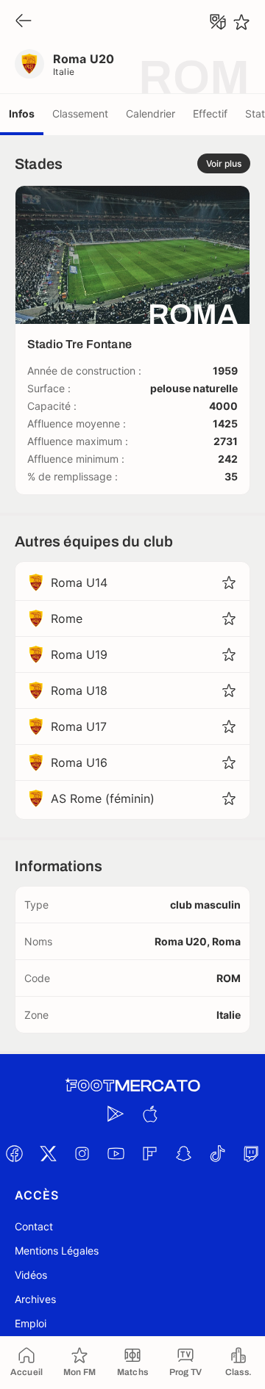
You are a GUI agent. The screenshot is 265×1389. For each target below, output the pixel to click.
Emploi (30, 1323)
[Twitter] (48, 1153)
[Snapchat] (183, 1153)
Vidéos (31, 1275)
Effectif (210, 113)
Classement (80, 113)
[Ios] (149, 1114)
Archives (35, 1299)
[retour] (23, 22)
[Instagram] (82, 1153)
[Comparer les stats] (218, 22)
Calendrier (150, 113)
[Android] (116, 1114)
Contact (34, 1226)
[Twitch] (251, 1153)
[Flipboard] (149, 1153)
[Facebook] (14, 1153)
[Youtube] (116, 1153)
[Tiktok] (217, 1153)
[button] (229, 582)
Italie (64, 71)
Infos (22, 113)
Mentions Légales (57, 1250)
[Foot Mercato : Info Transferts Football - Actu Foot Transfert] (132, 1086)
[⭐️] (241, 22)
